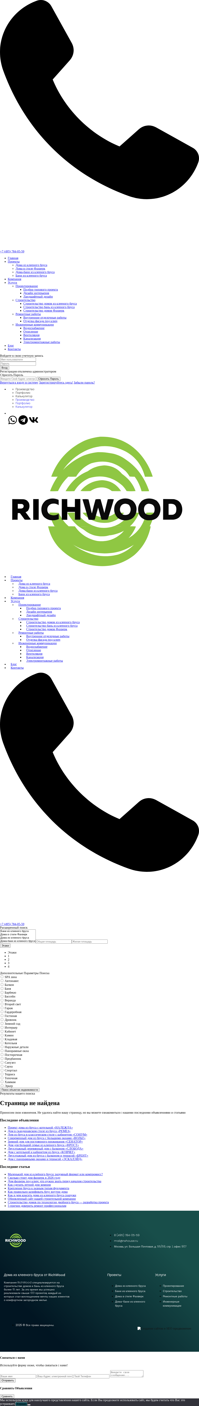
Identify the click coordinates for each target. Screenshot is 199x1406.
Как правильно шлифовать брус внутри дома (38, 1191)
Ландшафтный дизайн (38, 296)
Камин (9, 1035)
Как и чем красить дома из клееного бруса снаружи (42, 1195)
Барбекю (10, 992)
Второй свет (13, 1004)
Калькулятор (24, 396)
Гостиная (11, 1016)
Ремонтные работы (28, 314)
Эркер (9, 1086)
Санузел (10, 1062)
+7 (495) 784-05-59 (12, 251)
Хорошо (21, 1403)
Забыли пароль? (84, 382)
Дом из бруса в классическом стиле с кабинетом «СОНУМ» (47, 1134)
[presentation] (18, 931)
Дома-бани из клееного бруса (35, 272)
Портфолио (23, 392)
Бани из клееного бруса (31, 275)
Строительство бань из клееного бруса (49, 307)
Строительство (25, 300)
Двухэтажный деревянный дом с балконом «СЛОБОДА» (45, 1148)
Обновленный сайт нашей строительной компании (42, 1198)
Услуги (12, 282)
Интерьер (11, 1027)
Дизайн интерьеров (36, 293)
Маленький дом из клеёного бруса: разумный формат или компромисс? (55, 1174)
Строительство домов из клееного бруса (50, 303)
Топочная (11, 1078)
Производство (25, 389)
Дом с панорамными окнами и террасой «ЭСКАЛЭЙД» (45, 1159)
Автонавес (12, 981)
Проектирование (27, 286)
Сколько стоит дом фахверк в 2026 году (34, 1177)
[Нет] (29, 1404)
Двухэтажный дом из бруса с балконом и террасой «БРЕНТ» (48, 1155)
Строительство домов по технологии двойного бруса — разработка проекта (58, 1202)
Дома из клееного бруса (31, 265)
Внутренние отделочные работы (44, 317)
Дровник (11, 1019)
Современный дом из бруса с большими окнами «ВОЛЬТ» (47, 1138)
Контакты (14, 349)
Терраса (10, 1074)
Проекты (14, 261)
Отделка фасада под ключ (40, 321)
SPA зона (11, 977)
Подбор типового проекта (40, 289)
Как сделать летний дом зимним (29, 1184)
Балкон (9, 984)
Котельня (11, 1043)
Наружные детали (17, 1047)
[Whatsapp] (12, 420)
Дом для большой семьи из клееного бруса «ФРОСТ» (43, 1145)
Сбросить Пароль (48, 378)
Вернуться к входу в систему (19, 382)
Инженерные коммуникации (35, 324)
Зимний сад (12, 1023)
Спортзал (11, 1070)
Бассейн (10, 996)
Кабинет (10, 1031)
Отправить (8, 1380)
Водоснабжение (34, 328)
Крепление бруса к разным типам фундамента (38, 1188)
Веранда (10, 1000)
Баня (8, 988)
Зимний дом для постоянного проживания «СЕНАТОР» (45, 1141)
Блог (11, 345)
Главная (13, 258)
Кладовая (11, 1039)
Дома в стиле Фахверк (30, 268)
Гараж (9, 1008)
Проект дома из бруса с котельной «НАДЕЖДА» (40, 1127)
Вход (5, 367)
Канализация (32, 338)
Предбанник (13, 1058)
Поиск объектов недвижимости (20, 1089)
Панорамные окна (17, 1051)
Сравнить (7, 1396)
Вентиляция (31, 335)
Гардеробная (13, 1012)
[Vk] (33, 420)
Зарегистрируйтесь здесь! (56, 382)
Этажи (5, 945)
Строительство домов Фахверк (43, 310)
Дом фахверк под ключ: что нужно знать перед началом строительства (54, 1181)
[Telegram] (23, 420)
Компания (14, 279)
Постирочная (13, 1054)
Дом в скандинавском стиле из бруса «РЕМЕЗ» (39, 1131)
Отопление (30, 331)
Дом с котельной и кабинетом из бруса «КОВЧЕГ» (41, 1152)
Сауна (9, 1066)
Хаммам (10, 1082)
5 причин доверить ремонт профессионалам (37, 1205)
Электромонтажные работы (41, 342)
